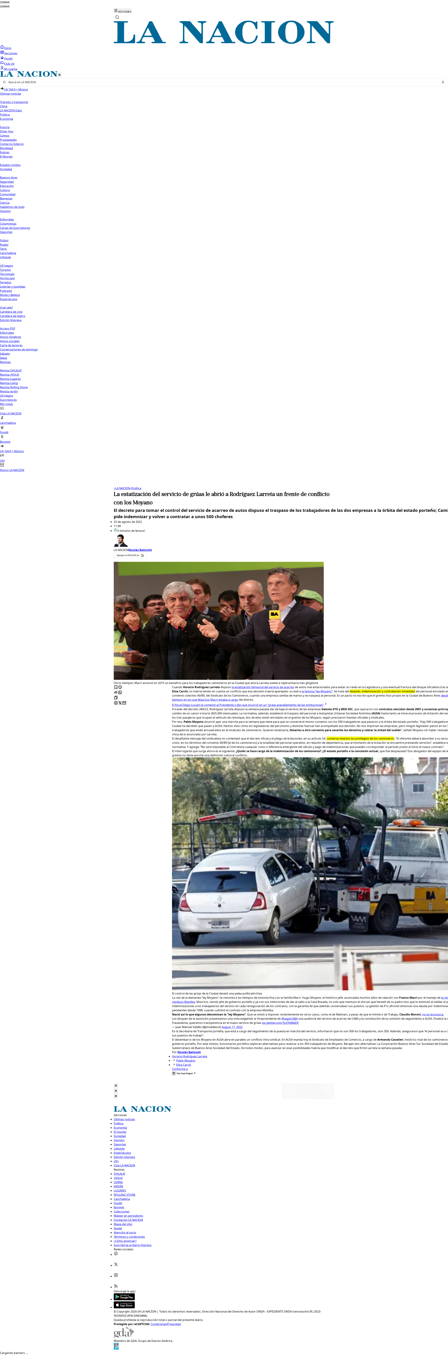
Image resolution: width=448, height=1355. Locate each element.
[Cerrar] (59, 75)
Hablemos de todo (12, 207)
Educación (7, 186)
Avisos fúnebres (10, 337)
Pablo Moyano (185, 1060)
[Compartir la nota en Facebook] (116, 703)
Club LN (9, 64)
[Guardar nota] (116, 687)
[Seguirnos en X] (116, 1265)
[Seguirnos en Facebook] (116, 1254)
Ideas (3, 358)
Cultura (5, 190)
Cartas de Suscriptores (15, 228)
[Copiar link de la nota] (116, 697)
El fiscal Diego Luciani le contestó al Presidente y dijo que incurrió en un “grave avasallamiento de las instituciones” (248, 705)
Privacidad (174, 1324)
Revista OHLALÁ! (11, 370)
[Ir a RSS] (116, 1287)
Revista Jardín (9, 391)
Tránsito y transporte (14, 102)
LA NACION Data (11, 110)
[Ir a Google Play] (124, 1299)
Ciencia (4, 203)
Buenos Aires (8, 177)
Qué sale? (6, 307)
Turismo (5, 270)
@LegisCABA (289, 1019)
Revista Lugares (10, 379)
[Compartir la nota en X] (120, 703)
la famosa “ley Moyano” (317, 691)
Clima (3, 106)
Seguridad (7, 182)
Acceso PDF (7, 328)
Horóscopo (7, 278)
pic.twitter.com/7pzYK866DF (280, 1023)
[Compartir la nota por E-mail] (124, 703)
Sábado (5, 354)
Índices (4, 152)
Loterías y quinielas (12, 287)
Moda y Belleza (10, 295)
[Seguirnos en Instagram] (116, 1276)
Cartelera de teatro (12, 316)
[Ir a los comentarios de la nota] (120, 687)
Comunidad (7, 194)
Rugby (4, 245)
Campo (4, 136)
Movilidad (6, 148)
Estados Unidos (10, 165)
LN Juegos (6, 266)
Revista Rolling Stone (14, 387)
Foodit (8, 58)
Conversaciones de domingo (19, 349)
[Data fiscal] (116, 1349)
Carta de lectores (11, 345)
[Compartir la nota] (116, 692)
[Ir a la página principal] (224, 43)
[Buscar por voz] (442, 82)
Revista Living (9, 383)
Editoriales (7, 219)
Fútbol (4, 240)
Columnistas (8, 224)
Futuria (4, 127)
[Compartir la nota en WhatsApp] (120, 692)
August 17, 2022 (232, 1027)
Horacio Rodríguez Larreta (189, 1056)
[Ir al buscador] (117, 17)
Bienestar (6, 198)
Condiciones (159, 1324)
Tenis (3, 249)
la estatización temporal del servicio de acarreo (263, 687)
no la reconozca (432, 1014)
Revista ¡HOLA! (9, 375)
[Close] (116, 1085)
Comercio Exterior (12, 144)
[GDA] (124, 1337)
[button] (224, 271)
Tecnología (7, 274)
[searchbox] (223, 82)
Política (135, 488)
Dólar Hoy (6, 131)
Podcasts (6, 291)
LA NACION (122, 488)
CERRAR (4, 2)
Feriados (5, 282)
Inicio (7, 48)
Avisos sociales (10, 341)
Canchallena (8, 253)
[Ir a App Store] (124, 1307)
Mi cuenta (10, 69)
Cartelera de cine (11, 312)
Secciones (10, 53)
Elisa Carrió (183, 1065)
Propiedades (8, 140)
